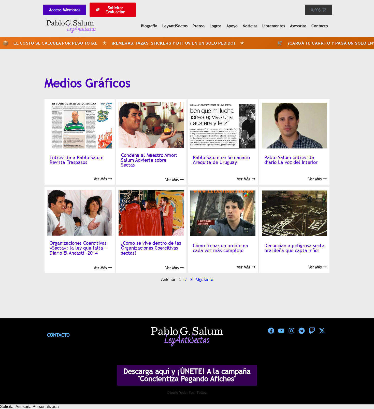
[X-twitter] (322, 331)
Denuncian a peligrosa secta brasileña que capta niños (294, 247)
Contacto (319, 25)
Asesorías (298, 25)
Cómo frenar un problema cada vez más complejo (220, 247)
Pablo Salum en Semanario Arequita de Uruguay (221, 159)
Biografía (149, 25)
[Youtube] (281, 331)
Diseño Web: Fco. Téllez (187, 392)
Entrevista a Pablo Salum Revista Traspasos (77, 159)
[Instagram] (291, 331)
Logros (215, 25)
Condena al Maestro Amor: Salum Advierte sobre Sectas (149, 160)
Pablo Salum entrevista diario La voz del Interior (291, 159)
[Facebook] (271, 331)
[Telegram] (301, 331)
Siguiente (204, 279)
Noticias (250, 25)
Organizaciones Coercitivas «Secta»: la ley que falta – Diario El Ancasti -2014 (78, 248)
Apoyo (232, 25)
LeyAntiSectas (175, 25)
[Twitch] (312, 331)
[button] (187, 406)
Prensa (199, 25)
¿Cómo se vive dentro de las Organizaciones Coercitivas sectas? (151, 248)
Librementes (273, 25)
